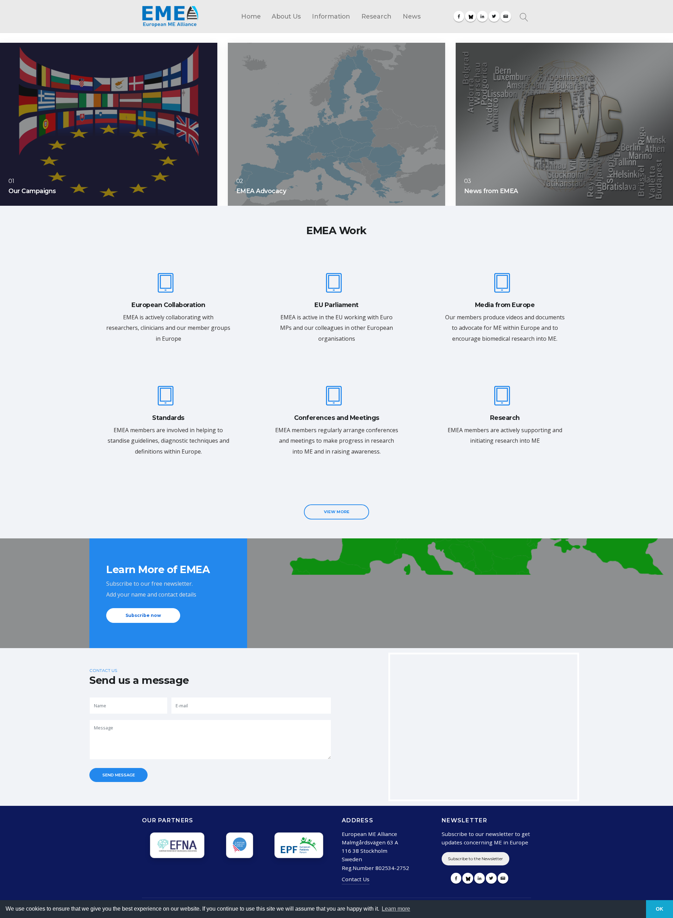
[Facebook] (459, 16)
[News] (506, 16)
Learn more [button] (396, 909)
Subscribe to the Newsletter (475, 858)
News (412, 16)
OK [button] (659, 909)
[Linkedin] (482, 16)
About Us (286, 16)
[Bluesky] (470, 16)
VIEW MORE (336, 511)
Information (331, 16)
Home (251, 16)
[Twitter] (494, 16)
